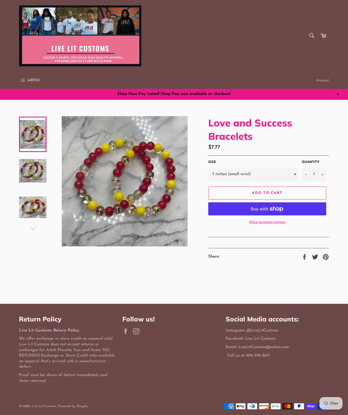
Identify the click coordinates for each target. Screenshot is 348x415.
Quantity (310, 162)
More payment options (267, 222)
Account (322, 80)
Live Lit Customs (44, 406)
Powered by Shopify (73, 406)
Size (212, 162)
